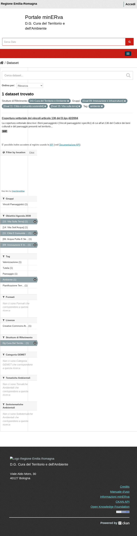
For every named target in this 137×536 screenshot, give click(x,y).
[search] (128, 75)
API (51, 144)
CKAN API (122, 501)
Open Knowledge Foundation (110, 506)
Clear (31, 152)
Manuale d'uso (119, 491)
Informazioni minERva (114, 496)
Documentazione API (69, 144)
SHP (5, 131)
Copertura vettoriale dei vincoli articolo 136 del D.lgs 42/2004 (40, 118)
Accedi (130, 4)
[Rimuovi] (68, 101)
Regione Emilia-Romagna (19, 3)
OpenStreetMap (18, 191)
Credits (124, 486)
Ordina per (8, 85)
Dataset (13, 63)
